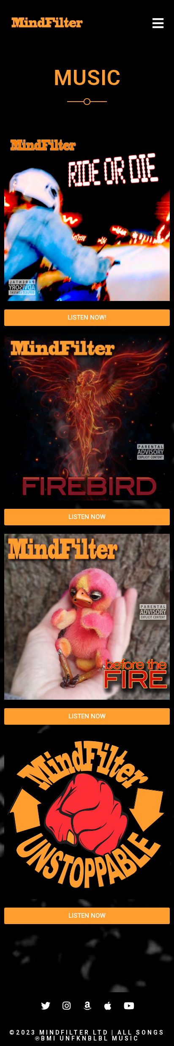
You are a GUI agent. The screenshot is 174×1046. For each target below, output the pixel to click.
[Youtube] (128, 1005)
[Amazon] (87, 1005)
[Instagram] (66, 1005)
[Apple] (107, 1005)
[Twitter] (45, 1005)
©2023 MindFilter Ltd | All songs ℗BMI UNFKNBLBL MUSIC (87, 1035)
